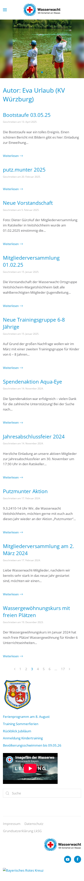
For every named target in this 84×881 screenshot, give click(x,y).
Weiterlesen (11, 156)
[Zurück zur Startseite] (42, 10)
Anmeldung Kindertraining (23, 738)
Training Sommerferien (20, 724)
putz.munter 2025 (24, 169)
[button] (5, 10)
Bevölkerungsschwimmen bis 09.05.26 (32, 745)
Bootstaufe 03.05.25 (27, 114)
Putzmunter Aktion (25, 491)
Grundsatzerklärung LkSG (22, 831)
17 (63, 669)
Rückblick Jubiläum (17, 731)
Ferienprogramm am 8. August (26, 716)
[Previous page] (15, 669)
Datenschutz (33, 823)
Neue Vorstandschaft (28, 202)
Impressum (12, 823)
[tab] (38, 72)
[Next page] (69, 669)
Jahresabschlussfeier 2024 (34, 436)
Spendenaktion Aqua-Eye (32, 381)
